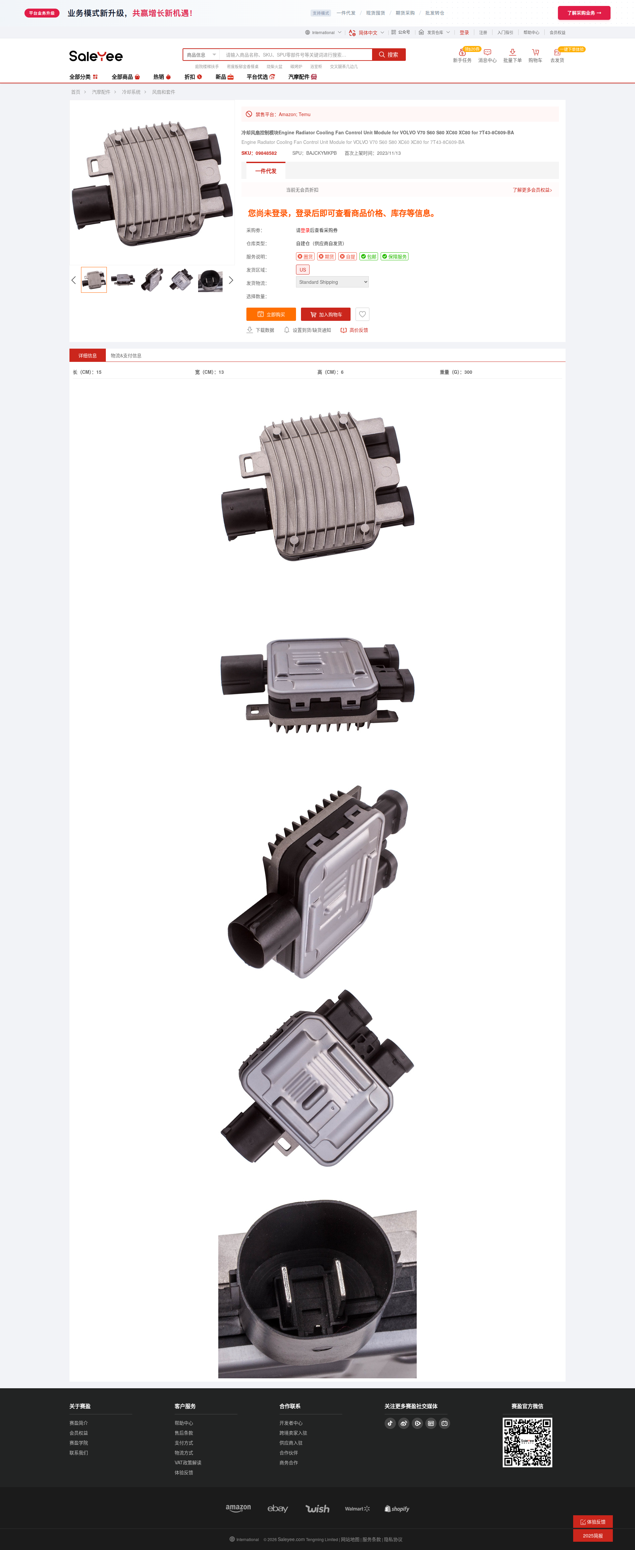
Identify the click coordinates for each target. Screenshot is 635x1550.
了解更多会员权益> (532, 189)
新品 (222, 76)
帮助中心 (531, 32)
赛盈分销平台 (96, 56)
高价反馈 (358, 329)
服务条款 (371, 1539)
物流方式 (184, 1452)
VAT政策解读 (188, 1462)
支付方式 (184, 1442)
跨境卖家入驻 (293, 1432)
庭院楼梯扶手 (207, 66)
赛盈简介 (78, 1422)
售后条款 (184, 1432)
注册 (483, 32)
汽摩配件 (299, 76)
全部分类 (80, 76)
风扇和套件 (163, 91)
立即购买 (276, 314)
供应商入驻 (291, 1442)
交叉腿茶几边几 (344, 66)
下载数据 (264, 329)
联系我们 (78, 1452)
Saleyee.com (291, 1539)
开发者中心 (291, 1422)
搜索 (393, 54)
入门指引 (505, 32)
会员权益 (558, 32)
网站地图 (350, 1539)
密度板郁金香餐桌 (243, 66)
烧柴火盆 (274, 66)
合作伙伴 (288, 1452)
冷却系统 (131, 91)
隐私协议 (393, 1539)
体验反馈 (184, 1472)
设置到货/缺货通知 (311, 329)
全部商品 (123, 76)
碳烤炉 (296, 66)
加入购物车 (330, 314)
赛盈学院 (78, 1442)
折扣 (190, 76)
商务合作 (288, 1462)
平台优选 (258, 76)
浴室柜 (316, 66)
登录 (305, 230)
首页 (75, 91)
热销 (159, 76)
